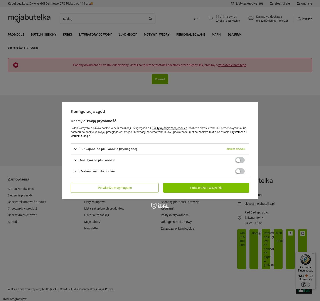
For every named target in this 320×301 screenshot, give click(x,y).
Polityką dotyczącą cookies (169, 127)
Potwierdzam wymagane (115, 188)
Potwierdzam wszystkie (206, 188)
